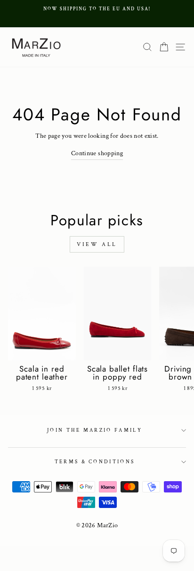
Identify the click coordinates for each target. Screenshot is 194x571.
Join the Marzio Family (94, 430)
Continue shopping (97, 153)
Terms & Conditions (95, 462)
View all (97, 244)
